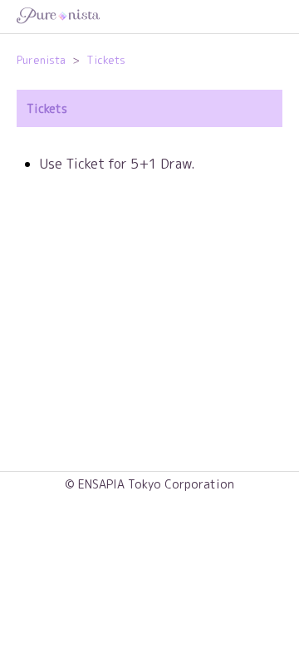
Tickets (105, 59)
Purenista (41, 59)
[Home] (149, 17)
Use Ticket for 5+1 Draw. (117, 164)
